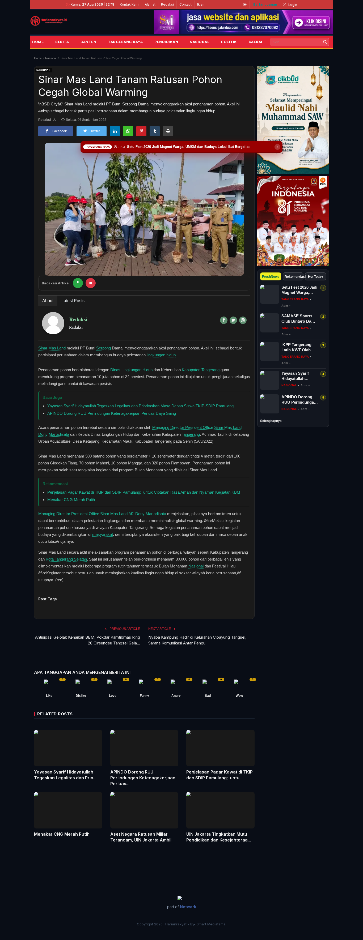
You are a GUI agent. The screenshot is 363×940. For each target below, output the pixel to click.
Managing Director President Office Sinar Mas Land (197, 427)
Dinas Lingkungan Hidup (131, 370)
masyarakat (102, 534)
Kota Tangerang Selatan (66, 559)
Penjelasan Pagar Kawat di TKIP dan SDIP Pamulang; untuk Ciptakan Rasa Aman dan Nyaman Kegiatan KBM (143, 492)
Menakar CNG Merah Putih (71, 499)
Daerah (256, 42)
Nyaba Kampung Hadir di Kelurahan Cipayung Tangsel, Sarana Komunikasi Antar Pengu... (197, 640)
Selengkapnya (271, 421)
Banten (88, 42)
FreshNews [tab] (270, 277)
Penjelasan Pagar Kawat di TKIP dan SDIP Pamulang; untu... (219, 774)
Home (38, 42)
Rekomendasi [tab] (294, 277)
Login (292, 5)
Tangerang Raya (125, 42)
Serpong (103, 348)
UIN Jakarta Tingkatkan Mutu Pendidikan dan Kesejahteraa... (218, 837)
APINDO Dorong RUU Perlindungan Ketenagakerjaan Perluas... (142, 777)
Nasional (199, 42)
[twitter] (233, 320)
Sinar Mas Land (52, 348)
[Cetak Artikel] (168, 131)
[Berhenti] (91, 283)
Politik (229, 42)
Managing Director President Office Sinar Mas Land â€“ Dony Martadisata (102, 513)
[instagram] (243, 320)
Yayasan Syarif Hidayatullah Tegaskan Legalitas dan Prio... (65, 774)
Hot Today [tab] (315, 277)
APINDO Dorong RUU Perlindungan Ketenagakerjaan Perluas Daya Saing (111, 413)
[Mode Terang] (245, 4)
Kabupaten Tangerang (201, 370)
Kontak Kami (129, 4)
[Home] (48, 21)
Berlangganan (265, 4)
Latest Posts (73, 300)
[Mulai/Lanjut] (78, 283)
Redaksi (167, 4)
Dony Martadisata (53, 434)
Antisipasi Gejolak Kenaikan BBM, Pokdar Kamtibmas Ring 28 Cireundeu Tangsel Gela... (87, 640)
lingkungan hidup (161, 355)
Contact (185, 4)
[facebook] (223, 320)
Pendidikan (166, 42)
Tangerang (191, 434)
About (47, 300)
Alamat (150, 4)
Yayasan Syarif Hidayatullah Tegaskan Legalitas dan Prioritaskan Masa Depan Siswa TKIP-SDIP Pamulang (140, 406)
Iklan (200, 4)
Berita (62, 42)
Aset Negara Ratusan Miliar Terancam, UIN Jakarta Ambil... (142, 837)
